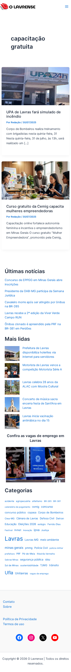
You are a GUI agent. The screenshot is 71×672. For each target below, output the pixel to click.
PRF (18, 553)
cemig (35, 506)
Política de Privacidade (20, 619)
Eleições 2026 (27, 524)
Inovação (27, 530)
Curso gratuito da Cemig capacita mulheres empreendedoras (35, 208)
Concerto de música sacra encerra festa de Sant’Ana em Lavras (42, 403)
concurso (47, 506)
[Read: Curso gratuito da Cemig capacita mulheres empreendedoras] (35, 180)
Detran (60, 518)
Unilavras (21, 573)
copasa (32, 512)
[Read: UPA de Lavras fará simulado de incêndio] (35, 86)
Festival (9, 530)
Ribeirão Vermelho (46, 554)
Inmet (17, 530)
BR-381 (57, 501)
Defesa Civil (47, 518)
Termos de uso (13, 624)
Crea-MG (10, 518)
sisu (47, 559)
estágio (42, 524)
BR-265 (47, 501)
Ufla (9, 572)
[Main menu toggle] (67, 6)
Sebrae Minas (11, 559)
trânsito (54, 565)
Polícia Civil (41, 547)
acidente (9, 501)
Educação (11, 524)
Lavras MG (31, 539)
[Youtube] (54, 637)
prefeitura (10, 554)
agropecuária (23, 501)
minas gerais (14, 548)
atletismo (37, 501)
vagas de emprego (39, 573)
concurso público (15, 512)
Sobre (7, 607)
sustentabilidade (29, 565)
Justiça (45, 530)
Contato (9, 602)
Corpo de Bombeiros (50, 512)
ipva (36, 530)
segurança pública (31, 559)
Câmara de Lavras (27, 518)
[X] (43, 637)
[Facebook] (19, 637)
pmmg (29, 547)
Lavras (14, 538)
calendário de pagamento (17, 507)
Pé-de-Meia (28, 553)
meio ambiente (49, 539)
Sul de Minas (12, 565)
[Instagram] (31, 637)
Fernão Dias (54, 524)
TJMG (43, 565)
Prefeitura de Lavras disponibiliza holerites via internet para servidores (39, 352)
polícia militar (56, 548)
